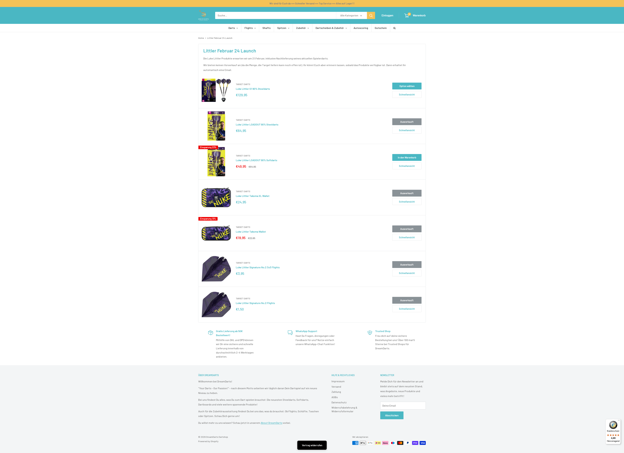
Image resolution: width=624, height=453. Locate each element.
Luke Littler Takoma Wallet (251, 231)
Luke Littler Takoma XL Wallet (252, 195)
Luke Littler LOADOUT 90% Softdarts (256, 160)
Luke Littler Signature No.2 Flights (255, 302)
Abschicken (392, 415)
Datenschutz (339, 402)
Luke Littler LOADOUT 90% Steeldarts (257, 124)
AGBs (335, 397)
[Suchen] (371, 15)
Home (201, 38)
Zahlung (336, 391)
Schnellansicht (407, 94)
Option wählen (407, 86)
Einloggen (387, 15)
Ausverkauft (407, 121)
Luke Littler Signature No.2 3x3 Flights (258, 267)
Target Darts (243, 84)
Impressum (338, 381)
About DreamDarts (271, 422)
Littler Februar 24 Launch (219, 38)
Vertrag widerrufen (312, 445)
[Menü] (619, 421)
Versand (336, 386)
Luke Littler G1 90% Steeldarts (253, 88)
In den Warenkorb (407, 157)
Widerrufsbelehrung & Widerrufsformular (344, 409)
